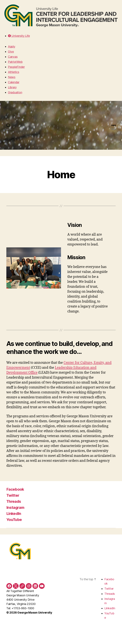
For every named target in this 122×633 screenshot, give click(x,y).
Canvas (12, 56)
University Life (20, 35)
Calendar (13, 82)
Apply (11, 46)
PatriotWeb (15, 61)
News (11, 77)
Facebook (15, 489)
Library (12, 87)
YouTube (14, 519)
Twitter (12, 495)
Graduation (15, 92)
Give (11, 51)
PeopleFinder (16, 67)
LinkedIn (13, 513)
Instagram (15, 507)
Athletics (13, 72)
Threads (13, 501)
